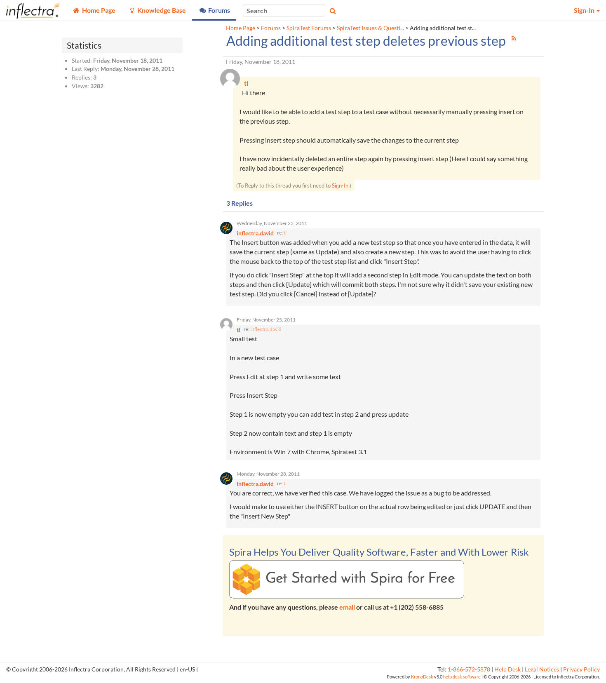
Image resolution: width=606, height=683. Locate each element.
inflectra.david (266, 329)
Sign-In (340, 185)
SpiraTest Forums (309, 28)
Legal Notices (542, 669)
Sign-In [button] (585, 10)
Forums (271, 28)
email (347, 607)
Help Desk (507, 669)
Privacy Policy (581, 669)
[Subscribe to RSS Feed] (514, 38)
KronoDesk (422, 676)
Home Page (240, 28)
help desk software (462, 676)
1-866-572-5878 (469, 669)
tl (285, 233)
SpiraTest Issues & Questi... (370, 28)
